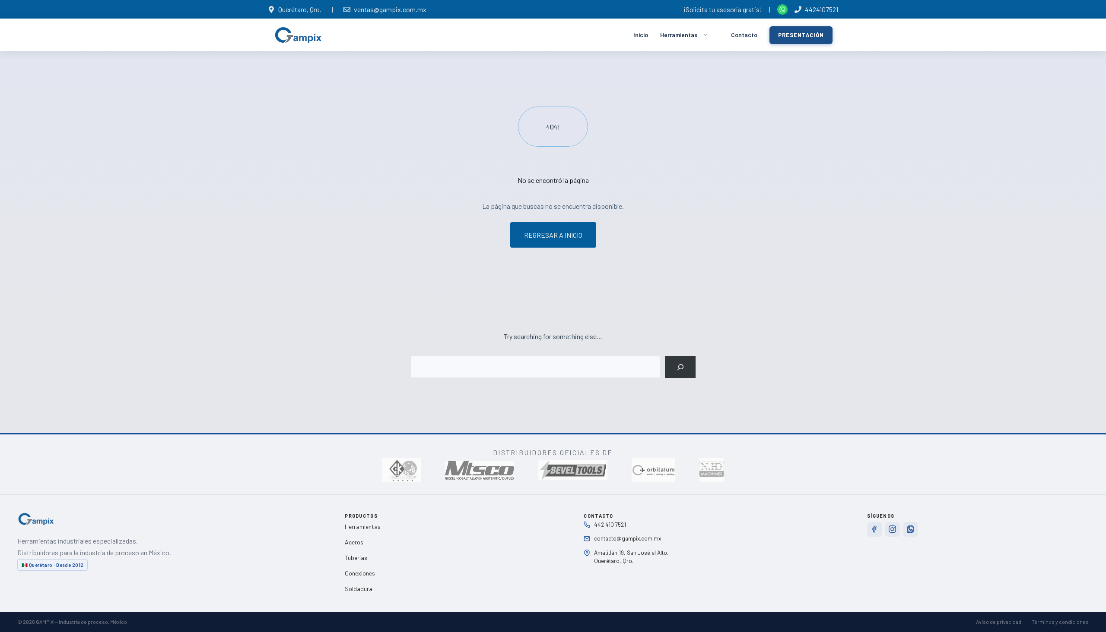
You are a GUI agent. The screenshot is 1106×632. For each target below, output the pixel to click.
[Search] (680, 367)
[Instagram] (892, 529)
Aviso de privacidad (998, 622)
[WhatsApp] (910, 529)
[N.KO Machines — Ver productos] (711, 470)
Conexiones (360, 573)
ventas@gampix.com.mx (390, 9)
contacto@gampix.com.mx (627, 538)
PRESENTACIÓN (801, 35)
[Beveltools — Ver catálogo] (572, 470)
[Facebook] (874, 529)
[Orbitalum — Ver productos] (653, 470)
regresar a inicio (553, 235)
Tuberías (356, 557)
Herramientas (678, 34)
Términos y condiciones (1060, 622)
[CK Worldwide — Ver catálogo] (401, 470)
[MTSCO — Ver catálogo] (479, 470)
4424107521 (821, 9)
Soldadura (358, 588)
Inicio (640, 34)
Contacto (744, 34)
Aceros (354, 542)
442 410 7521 (610, 524)
